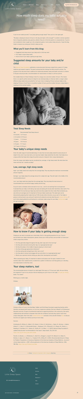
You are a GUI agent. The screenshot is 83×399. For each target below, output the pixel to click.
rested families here (38, 315)
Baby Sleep (53, 353)
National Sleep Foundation (22, 67)
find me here (61, 199)
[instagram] (77, 392)
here (62, 315)
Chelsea (30, 353)
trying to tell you (63, 197)
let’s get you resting (63, 272)
